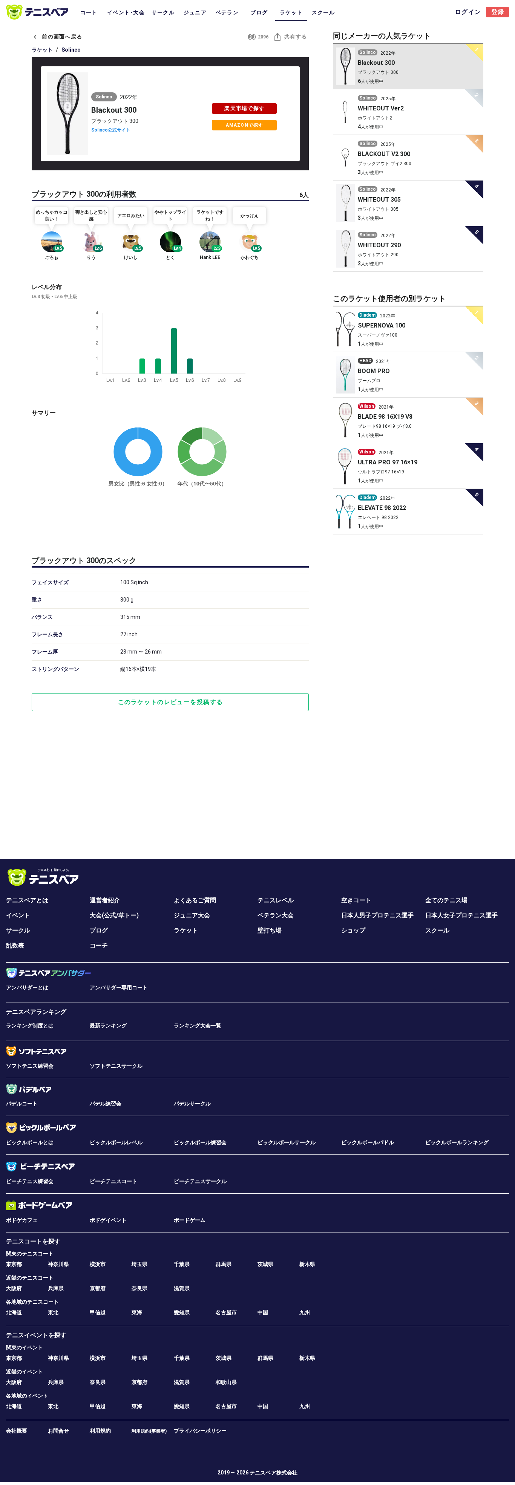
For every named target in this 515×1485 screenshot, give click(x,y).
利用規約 (100, 1431)
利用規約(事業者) (149, 1431)
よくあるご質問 (195, 900)
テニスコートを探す (33, 1241)
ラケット (42, 50)
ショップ (353, 930)
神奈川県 (58, 1264)
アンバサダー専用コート (119, 987)
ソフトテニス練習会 (30, 1066)
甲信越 (98, 1312)
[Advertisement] (170, 520)
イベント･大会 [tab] (126, 12)
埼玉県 (139, 1264)
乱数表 (15, 945)
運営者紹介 (105, 900)
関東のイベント (24, 1347)
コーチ (99, 945)
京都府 (98, 1288)
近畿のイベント (24, 1372)
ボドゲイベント (108, 1220)
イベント (18, 915)
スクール (437, 930)
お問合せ (58, 1431)
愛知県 (182, 1312)
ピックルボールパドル (367, 1142)
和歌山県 (226, 1382)
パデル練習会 (105, 1104)
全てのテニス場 (446, 900)
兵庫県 (56, 1288)
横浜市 (98, 1264)
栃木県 (307, 1264)
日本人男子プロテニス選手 (377, 915)
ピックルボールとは (30, 1142)
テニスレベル (276, 900)
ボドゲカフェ (22, 1220)
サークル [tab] (163, 12)
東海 (137, 1312)
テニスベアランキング (36, 1011)
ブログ (99, 930)
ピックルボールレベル (116, 1142)
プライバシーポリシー (200, 1431)
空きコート (356, 900)
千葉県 (182, 1264)
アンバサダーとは (27, 987)
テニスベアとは (27, 900)
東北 (53, 1312)
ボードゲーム (189, 1220)
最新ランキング (108, 1026)
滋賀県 (182, 1288)
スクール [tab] (323, 12)
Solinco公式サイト (110, 130)
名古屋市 (226, 1312)
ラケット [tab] (291, 12)
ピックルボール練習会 (200, 1142)
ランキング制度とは (30, 1026)
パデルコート (22, 1104)
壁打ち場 (270, 930)
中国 (263, 1312)
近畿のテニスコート (30, 1278)
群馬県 (223, 1264)
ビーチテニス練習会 (30, 1181)
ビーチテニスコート (113, 1181)
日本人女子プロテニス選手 (461, 915)
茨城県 (265, 1264)
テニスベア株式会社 (273, 1473)
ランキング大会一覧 (197, 1026)
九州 (304, 1312)
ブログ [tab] (259, 12)
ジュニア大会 (192, 915)
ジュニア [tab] (195, 12)
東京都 (14, 1264)
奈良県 (139, 1288)
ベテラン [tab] (227, 12)
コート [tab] (89, 12)
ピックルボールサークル (287, 1142)
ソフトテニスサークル (116, 1066)
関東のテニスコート (30, 1254)
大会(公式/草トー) (114, 915)
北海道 (14, 1312)
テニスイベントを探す (36, 1335)
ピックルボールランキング (457, 1142)
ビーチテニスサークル (200, 1181)
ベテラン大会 (276, 915)
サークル (18, 930)
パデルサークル (192, 1104)
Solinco (71, 50)
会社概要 (16, 1431)
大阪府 (14, 1288)
